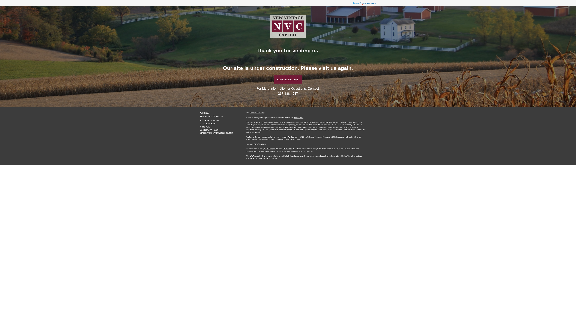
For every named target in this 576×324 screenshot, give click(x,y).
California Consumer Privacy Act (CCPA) (322, 137)
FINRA (285, 148)
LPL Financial (270, 148)
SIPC (290, 148)
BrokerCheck (298, 117)
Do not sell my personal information (287, 139)
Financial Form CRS (257, 112)
